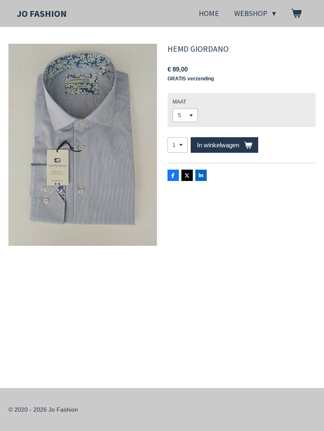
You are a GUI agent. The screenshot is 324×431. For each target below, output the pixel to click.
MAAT (179, 102)
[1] (177, 145)
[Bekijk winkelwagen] (296, 13)
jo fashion (42, 13)
